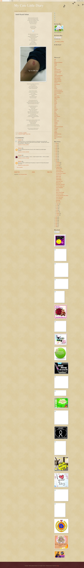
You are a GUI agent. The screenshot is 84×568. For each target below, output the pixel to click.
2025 (56, 145)
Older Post (49, 172)
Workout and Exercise (58, 136)
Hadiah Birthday (58, 179)
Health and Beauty (57, 78)
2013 (56, 218)
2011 (56, 221)
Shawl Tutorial (56, 120)
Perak (55, 104)
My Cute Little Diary (29, 5)
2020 (56, 153)
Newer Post (17, 172)
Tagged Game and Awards (58, 126)
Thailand (55, 129)
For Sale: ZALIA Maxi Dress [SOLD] (62, 195)
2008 (56, 226)
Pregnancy (56, 109)
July (57, 205)
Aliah (55, 59)
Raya (55, 112)
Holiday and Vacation (57, 81)
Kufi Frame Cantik (59, 168)
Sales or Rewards (57, 116)
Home (33, 172)
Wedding (55, 132)
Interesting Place (57, 84)
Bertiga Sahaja (58, 176)
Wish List (55, 135)
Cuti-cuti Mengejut (59, 198)
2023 (56, 148)
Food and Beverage (57, 72)
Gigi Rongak (58, 200)
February (57, 213)
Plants (55, 107)
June (57, 207)
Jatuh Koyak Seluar (59, 181)
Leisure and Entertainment (58, 91)
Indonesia (55, 82)
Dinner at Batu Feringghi (60, 192)
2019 (56, 154)
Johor (55, 85)
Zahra (55, 138)
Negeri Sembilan (57, 97)
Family (55, 68)
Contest (55, 65)
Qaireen (55, 110)
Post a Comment (20, 167)
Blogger (55, 63)
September (58, 167)
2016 (56, 159)
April (57, 210)
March (57, 211)
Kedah (55, 87)
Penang (55, 103)
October (57, 165)
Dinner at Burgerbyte (59, 187)
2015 (56, 161)
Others (55, 100)
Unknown (19, 148)
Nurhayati (19, 155)
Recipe (55, 113)
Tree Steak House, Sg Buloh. (61, 173)
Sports (55, 125)
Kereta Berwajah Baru (59, 171)
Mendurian (58, 190)
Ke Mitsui (57, 189)
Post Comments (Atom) (23, 174)
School (55, 119)
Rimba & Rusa (58, 178)
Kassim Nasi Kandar (59, 197)
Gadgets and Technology (58, 75)
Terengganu (56, 128)
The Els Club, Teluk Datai (60, 184)
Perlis (55, 106)
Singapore (56, 123)
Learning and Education (58, 90)
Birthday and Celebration (58, 62)
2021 (56, 151)
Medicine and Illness (57, 93)
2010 (56, 223)
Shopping (55, 122)
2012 (56, 220)
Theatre (55, 131)
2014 (56, 217)
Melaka (55, 94)
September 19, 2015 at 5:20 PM (23, 165)
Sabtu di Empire (58, 170)
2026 (56, 143)
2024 (56, 146)
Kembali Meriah (58, 174)
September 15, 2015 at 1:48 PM (23, 144)
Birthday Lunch (58, 182)
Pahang (55, 101)
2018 (56, 156)
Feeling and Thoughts (57, 71)
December (58, 162)
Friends (55, 74)
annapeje (19, 139)
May (57, 208)
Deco (55, 66)
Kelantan (55, 88)
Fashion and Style (57, 69)
